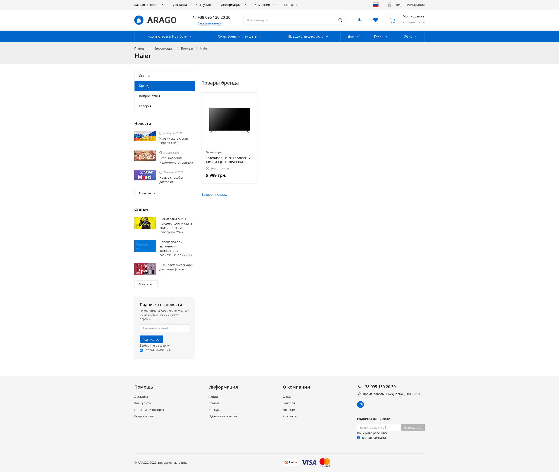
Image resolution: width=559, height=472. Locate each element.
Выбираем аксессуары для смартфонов (176, 267)
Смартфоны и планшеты (237, 36)
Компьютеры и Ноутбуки (167, 36)
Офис (408, 36)
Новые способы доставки (171, 179)
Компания (263, 5)
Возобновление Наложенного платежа (176, 160)
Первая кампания (156, 350)
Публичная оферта (223, 416)
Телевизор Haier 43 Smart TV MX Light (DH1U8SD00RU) (228, 160)
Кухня (378, 36)
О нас (287, 396)
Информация (231, 5)
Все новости (147, 193)
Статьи (144, 75)
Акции (213, 396)
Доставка (180, 5)
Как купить (204, 5)
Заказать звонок (210, 23)
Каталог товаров (147, 5)
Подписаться (151, 339)
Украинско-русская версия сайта (173, 140)
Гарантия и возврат (149, 410)
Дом (351, 36)
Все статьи (146, 284)
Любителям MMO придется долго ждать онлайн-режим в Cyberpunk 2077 (176, 225)
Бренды (187, 48)
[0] (359, 21)
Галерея (145, 106)
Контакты (291, 5)
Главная (140, 48)
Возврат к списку (214, 194)
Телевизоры (214, 152)
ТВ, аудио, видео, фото (305, 36)
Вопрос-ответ (149, 96)
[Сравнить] (251, 98)
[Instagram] (360, 404)
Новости (289, 410)
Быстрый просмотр (229, 120)
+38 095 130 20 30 (214, 17)
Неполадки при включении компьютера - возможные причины (175, 248)
